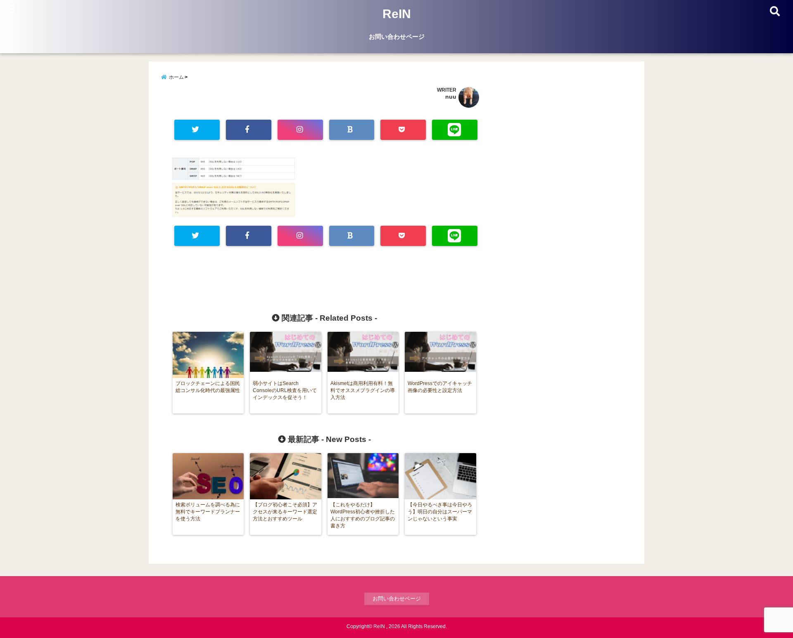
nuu (450, 96)
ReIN (396, 14)
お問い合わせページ (397, 36)
